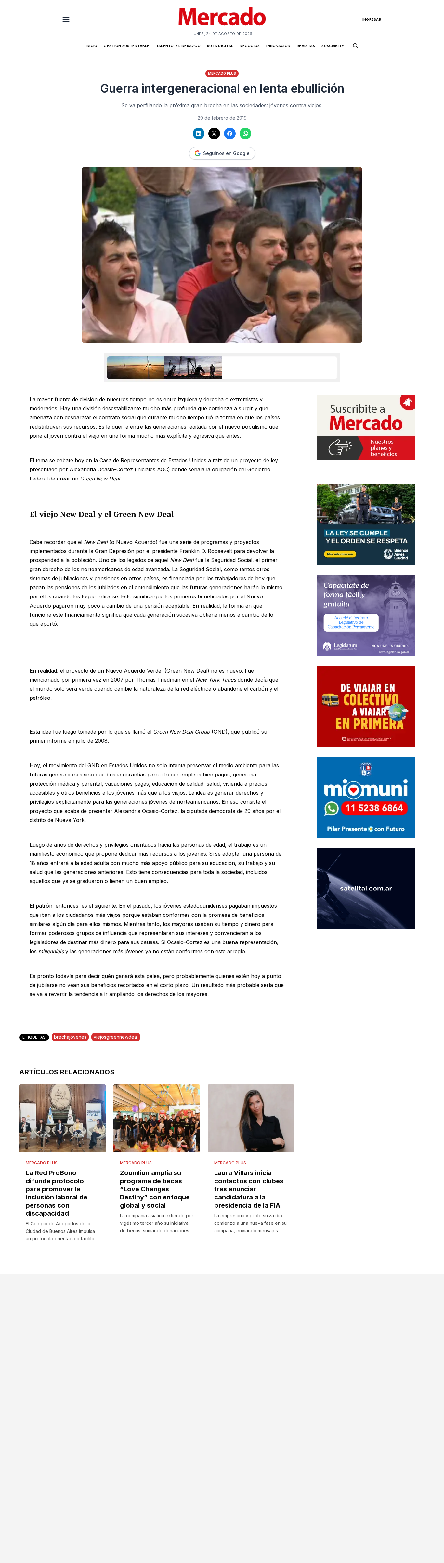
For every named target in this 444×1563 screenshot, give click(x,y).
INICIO (92, 46)
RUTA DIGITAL (220, 46)
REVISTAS (306, 46)
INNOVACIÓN (278, 46)
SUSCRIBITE (332, 46)
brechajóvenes (70, 1037)
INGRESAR (371, 19)
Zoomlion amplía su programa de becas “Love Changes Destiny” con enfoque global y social (155, 1189)
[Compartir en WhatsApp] (245, 133)
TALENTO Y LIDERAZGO (178, 46)
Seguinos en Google (226, 153)
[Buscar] (355, 46)
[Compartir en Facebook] (230, 133)
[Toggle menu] (66, 19)
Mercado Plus (222, 73)
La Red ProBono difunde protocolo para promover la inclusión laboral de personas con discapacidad (56, 1193)
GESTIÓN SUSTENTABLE (126, 46)
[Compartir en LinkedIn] (198, 133)
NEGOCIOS (250, 46)
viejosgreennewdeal (116, 1037)
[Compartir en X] (214, 133)
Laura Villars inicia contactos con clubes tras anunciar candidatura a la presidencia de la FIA (248, 1189)
